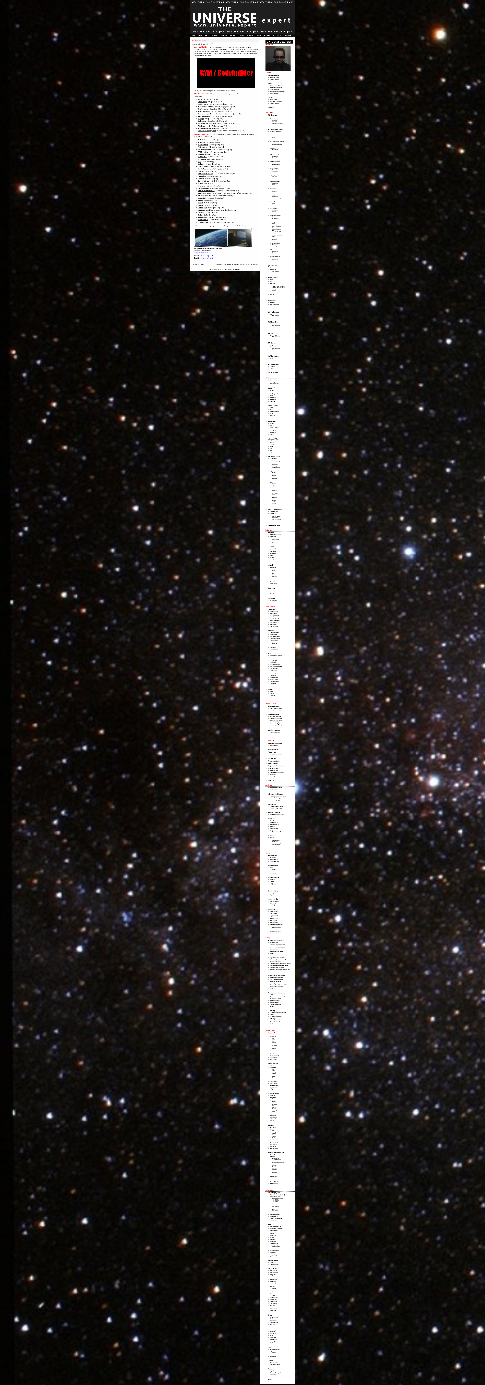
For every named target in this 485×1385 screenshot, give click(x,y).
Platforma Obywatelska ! (277, 235)
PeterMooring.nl (273, 768)
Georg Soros (274, 120)
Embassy (274, 289)
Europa (272, 390)
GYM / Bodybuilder (199, 40)
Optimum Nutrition (205, 210)
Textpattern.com (274, 1294)
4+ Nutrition (203, 140)
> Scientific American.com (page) (278, 796)
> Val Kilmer (273, 685)
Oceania (272, 434)
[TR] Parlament (273, 373)
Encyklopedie (273, 553)
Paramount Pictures (275, 620)
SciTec (200, 215)
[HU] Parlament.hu (274, 202)
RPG (273, 1038)
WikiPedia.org (272, 909)
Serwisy (270, 689)
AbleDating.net (273, 1270)
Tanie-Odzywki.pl (204, 123)
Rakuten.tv (274, 497)
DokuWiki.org (273, 1299)
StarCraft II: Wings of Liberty (278, 1162)
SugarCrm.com (273, 1320)
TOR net (272, 1262)
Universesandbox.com (275, 931)
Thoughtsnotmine (274, 761)
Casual (273, 1076)
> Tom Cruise (273, 683)
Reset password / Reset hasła (277, 91)
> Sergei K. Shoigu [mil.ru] (277, 284)
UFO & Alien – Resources (276, 975)
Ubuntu (276, 1199)
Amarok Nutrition (204, 150)
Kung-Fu (273, 574)
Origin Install (273, 1121)
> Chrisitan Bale (274, 668)
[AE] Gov (271, 333)
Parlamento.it (275, 210)
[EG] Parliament (273, 364)
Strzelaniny (274, 1110)
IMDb (271, 691)
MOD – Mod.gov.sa (276, 348)
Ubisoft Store (273, 1067)
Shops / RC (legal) (274, 714)
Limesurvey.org (274, 1322)
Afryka (271, 395)
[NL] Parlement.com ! (275, 215)
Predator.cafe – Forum (275, 734)
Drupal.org (272, 1274)
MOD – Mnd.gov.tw (276, 325)
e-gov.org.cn (273, 302)
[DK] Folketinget (274, 168)
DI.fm (270, 1379)
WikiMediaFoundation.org (276, 924)
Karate (273, 573)
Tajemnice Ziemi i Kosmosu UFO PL (278, 985)
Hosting (272, 546)
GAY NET (258, 35)
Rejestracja (274, 485)
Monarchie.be (275, 149)
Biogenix (201, 154)
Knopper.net (277, 1200)
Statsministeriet (275, 169)
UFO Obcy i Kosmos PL (275, 983)
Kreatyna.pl (202, 128)
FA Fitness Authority (205, 174)
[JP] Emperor (272, 266)
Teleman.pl (272, 513)
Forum (271, 867)
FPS (273, 1069)
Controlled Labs (204, 166)
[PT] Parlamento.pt (275, 243)
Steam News (273, 1052)
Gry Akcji (274, 1044)
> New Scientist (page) (275, 798)
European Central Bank (277, 133)
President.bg (274, 157)
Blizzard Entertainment (276, 1153)
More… (272, 953)
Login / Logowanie (274, 89)
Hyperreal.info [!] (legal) (276, 708)
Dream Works (273, 613)
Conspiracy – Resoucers (276, 958)
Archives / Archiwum (275, 788)
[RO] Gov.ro (273, 249)
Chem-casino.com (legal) (276, 718)
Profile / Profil (273, 99)
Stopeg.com (272, 758)
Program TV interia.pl (276, 519)
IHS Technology (204, 188)
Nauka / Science (275, 539)
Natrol (200, 203)
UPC (271, 448)
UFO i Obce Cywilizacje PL (276, 981)
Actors (270, 653)
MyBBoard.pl (273, 1356)
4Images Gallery (274, 1362)
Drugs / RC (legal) (274, 706)
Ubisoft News (273, 1081)
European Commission (275, 131)
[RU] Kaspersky (274, 1245)
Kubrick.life (274, 643)
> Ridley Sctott (273, 634)
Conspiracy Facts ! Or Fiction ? (277, 967)
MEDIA (207, 35)
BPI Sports (202, 159)
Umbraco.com (273, 1307)
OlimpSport (202, 208)
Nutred (201, 205)
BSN (199, 162)
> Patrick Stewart (274, 679)
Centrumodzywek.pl (205, 114)
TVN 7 (273, 474)
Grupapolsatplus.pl (276, 467)
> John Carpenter (274, 640)
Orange (272, 442)
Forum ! (270, 98)
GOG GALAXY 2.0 (274, 1142)
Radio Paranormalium (275, 820)
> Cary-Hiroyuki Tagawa (276, 666)
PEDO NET (266, 35)
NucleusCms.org (274, 1297)
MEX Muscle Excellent (206, 191)
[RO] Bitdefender (274, 1233)
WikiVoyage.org (274, 922)
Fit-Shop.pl (202, 126)
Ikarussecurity (275, 1326)
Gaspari (201, 179)
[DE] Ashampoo (274, 1230)
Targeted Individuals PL (276, 1016)
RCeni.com (272, 826)
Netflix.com (274, 491)
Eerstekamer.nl (275, 218)
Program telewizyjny (275, 509)
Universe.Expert (273, 75)
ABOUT (200, 35)
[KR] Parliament (273, 312)
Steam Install (273, 1059)
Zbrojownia (273, 567)
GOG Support (273, 1144)
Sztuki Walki (273, 569)
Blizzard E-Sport (274, 1181)
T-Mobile (272, 444)
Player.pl (274, 496)
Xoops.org (272, 1286)
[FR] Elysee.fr (273, 188)
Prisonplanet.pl (273, 859)
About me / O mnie (274, 77)
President (272, 366)
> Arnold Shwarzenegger (276, 655)
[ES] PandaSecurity (274, 1250)
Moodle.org (273, 1329)
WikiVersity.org (274, 915)
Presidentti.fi (275, 183)
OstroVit (201, 212)
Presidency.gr (275, 196)
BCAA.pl (201, 119)
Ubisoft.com (273, 1066)
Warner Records (274, 626)
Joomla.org (273, 1281)
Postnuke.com (273, 1303)
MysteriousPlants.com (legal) (277, 725)
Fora (269, 1347)
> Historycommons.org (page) (277, 814)
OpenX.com (273, 1337)
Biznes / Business (275, 541)
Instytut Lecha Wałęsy (276, 226)
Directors (271, 631)
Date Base (271, 588)
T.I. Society (271, 1010)
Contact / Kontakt (274, 79)
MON (273, 230)
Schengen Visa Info (278, 134)
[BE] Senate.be (273, 148)
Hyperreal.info (273, 891)
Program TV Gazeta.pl (276, 514)
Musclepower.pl (204, 116)
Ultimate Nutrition (205, 222)
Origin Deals (273, 1119)
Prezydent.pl (274, 227)
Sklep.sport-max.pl (205, 111)
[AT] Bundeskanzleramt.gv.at (277, 141)
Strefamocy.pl (203, 109)
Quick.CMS (272, 1305)
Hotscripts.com (273, 1374)
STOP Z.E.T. (272, 1018)
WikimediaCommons (276, 927)
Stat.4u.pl (272, 1342)
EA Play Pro (272, 1095)
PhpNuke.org (273, 1279)
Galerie (270, 1361)
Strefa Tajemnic (274, 905)
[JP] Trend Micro (274, 1256)
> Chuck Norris (273, 670)
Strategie (274, 1046)
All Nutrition (202, 147)
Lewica (273, 236)
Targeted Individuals (275, 1021)
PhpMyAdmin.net (274, 1264)
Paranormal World (274, 1002)
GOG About (272, 1127)
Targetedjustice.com (275, 743)
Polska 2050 (274, 239)
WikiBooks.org (273, 917)
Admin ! (270, 84)
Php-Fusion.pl (273, 1301)
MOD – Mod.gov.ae (276, 336)
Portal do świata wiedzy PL (276, 977)
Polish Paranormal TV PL (276, 995)
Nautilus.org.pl (275, 839)
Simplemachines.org (275, 1349)
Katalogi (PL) (273, 536)
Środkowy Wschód (274, 394)
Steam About (273, 1035)
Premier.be (274, 151)
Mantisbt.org (273, 1333)
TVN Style (274, 477)
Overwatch (274, 1168)
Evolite (200, 171)
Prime (273, 184)
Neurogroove (273, 893)
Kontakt (274, 483)
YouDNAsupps (203, 169)
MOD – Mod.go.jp (275, 271)
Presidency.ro (275, 252)
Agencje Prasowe (274, 383)
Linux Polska (274, 1207)
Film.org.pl (272, 695)
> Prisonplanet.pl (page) (276, 808)
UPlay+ (271, 1089)
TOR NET (279, 35)
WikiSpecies (274, 925)
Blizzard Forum (273, 1176)
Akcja (273, 1098)
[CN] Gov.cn (272, 300)
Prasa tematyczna (274, 525)
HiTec (200, 183)
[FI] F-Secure (273, 1239)
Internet (271, 533)
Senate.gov (272, 117)
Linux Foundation (275, 1206)
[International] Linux (275, 1196)
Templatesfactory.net (275, 1373)
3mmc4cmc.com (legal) (275, 716)
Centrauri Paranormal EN (276, 986)
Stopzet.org (272, 752)
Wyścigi (273, 1039)
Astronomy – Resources (276, 940)
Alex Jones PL (273, 857)
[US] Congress (272, 115)
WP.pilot (274, 501)
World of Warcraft (276, 1158)
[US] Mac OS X (273, 1220)
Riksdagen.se (275, 259)
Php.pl (270, 1369)
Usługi (270, 1315)
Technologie (272, 804)
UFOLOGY (288, 35)
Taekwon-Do (274, 576)
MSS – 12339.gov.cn (275, 306)
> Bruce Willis (273, 662)
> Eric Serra (273, 647)
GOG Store (272, 1129)
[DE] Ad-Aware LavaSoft (276, 1228)
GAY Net (272, 557)
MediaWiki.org (273, 1295)
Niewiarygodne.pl (274, 901)
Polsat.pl (274, 460)
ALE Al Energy (203, 145)
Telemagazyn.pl (274, 511)
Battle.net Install (274, 1183)
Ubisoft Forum (273, 1083)
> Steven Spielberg (274, 632)
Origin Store (273, 1097)
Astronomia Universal (275, 946)
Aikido (273, 570)
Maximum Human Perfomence (209, 193)
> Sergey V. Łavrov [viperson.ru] (278, 287)
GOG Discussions (274, 1148)
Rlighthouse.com (274, 745)
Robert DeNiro (275, 121)
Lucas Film (272, 617)
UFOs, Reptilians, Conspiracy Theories (279, 965)
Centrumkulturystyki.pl (207, 131)
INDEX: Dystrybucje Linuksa (277, 1198)
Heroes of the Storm (276, 1171)
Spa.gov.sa (272, 345)
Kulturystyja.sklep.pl (206, 106)
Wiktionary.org (273, 911)
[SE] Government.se (275, 256)
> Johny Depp (273, 675)
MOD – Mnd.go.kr (275, 315)
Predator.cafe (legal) (275, 732)
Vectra (271, 450)
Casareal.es (274, 176)
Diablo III (274, 1165)
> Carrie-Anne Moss (275, 664)
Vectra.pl (274, 500)
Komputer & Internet (276, 538)
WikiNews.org (273, 913)
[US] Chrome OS (274, 1216)
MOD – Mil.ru (273, 283)
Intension (202, 186)
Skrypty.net (273, 1310)
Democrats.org (274, 118)
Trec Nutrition (203, 220)
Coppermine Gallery (275, 1364)
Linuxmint (276, 1201)
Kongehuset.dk (275, 171)
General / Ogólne (274, 812)
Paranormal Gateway (275, 1004)
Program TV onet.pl (276, 516)
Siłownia (272, 580)
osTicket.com (273, 1339)
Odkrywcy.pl (273, 903)
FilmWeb (272, 693)
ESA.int (273, 137)
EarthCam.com (273, 600)
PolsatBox (272, 441)
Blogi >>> (272, 837)
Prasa (202, 264)
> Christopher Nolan (275, 636)
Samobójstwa (273, 583)
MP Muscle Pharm (204, 195)
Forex (273, 542)
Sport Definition (204, 217)
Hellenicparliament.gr (276, 198)
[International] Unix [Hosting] (277, 1194)
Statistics (271, 108)
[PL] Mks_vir (273, 1254)
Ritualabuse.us (273, 750)
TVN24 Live (274, 472)
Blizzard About (273, 1154)
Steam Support (273, 1057)
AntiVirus (271, 1224)
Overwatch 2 (274, 1169)
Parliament (273, 269)
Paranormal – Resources (276, 993)
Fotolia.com (273, 1319)
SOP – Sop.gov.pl (278, 231)
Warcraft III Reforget (276, 1159)
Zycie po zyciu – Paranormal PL (277, 996)
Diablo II (274, 1164)
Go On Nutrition (204, 181)
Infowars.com (273, 789)
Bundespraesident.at (276, 142)
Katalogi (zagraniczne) (275, 534)
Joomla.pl (274, 1283)
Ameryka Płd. (273, 399)
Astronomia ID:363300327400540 (277, 948)
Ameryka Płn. (273, 397)
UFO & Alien (272, 819)
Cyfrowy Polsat (273, 458)
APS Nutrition (203, 152)
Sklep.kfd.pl (202, 102)
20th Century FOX (274, 611)
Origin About (273, 1115)
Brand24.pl (272, 1341)
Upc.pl (273, 499)
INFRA (271, 830)
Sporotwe (274, 1107)
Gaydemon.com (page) (276, 559)
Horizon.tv (274, 490)
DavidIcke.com (273, 866)
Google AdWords (274, 1317)
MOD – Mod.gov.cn (274, 304)
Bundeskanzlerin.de (276, 164)
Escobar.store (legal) (275, 724)
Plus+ (271, 452)
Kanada (272, 417)
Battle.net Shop (273, 1180)
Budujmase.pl (203, 104)
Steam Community (274, 1055)
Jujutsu (273, 571)
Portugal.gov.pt (275, 246)
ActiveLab (201, 142)
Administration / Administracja (277, 85)
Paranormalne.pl (274, 824)
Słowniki (272, 550)
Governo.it (274, 211)
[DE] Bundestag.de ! (275, 161)
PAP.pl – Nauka (273, 899)
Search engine (273, 548)
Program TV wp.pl (275, 517)
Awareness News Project (276, 961)
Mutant (200, 200)
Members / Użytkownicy (276, 101)
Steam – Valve (273, 1033)
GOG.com (271, 1125)
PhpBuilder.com (274, 1371)
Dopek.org (272, 895)
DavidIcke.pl (273, 873)
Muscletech (202, 198)
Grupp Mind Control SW (276, 1020)
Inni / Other (273, 489)
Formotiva (202, 176)
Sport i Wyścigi (275, 1139)
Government (272, 421)
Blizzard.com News (274, 1178)
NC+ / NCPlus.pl (275, 493)
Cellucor (201, 164)
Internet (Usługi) (273, 439)
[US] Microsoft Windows (276, 1218)
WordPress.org (274, 1272)
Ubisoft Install (273, 1087)
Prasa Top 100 (273, 382)
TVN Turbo (274, 475)
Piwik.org (272, 1331)
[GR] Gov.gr (273, 195)
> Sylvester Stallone (274, 681)
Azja (271, 392)
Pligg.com (272, 1324)
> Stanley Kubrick (274, 642)
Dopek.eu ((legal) (274, 730)
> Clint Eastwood (274, 649)
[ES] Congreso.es (274, 175)
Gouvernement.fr (275, 190)
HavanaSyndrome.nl (275, 776)
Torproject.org (273, 1260)
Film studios (272, 609)
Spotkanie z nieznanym (277, 843)
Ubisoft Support (274, 1085)
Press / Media (273, 592)
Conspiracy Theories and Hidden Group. (280, 969)
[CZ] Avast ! (272, 1232)
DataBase (250, 35)
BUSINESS (233, 35)
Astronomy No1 (274, 942)
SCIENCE (241, 35)
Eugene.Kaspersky (276, 1246)
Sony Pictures (273, 622)
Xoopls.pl (274, 1288)
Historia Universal (274, 949)
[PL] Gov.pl (272, 222)
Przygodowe (274, 1045)
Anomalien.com (274, 828)
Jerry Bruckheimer (274, 615)
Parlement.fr (274, 191)
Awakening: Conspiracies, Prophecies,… (280, 960)
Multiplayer (274, 1077)
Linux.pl (273, 1209)
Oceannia (272, 401)
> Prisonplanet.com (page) (276, 806)
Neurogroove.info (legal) (276, 710)
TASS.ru (272, 296)
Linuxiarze (274, 1205)
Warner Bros (273, 624)
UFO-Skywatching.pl (276, 844)
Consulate (274, 290)
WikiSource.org (274, 918)
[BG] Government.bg (275, 154)
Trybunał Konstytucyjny (276, 229)
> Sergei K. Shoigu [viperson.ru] (278, 286)
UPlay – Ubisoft (273, 1064)
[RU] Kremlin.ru (273, 277)
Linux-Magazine (275, 1210)
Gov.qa (271, 358)
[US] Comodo (273, 1235)
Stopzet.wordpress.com (276, 754)
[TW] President (273, 322)
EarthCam (271, 598)
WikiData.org (273, 920)
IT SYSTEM (224, 35)
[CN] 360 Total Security (275, 1226)
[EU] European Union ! (275, 129)
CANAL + (272, 482)
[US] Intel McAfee (274, 1243)
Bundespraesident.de (276, 163)
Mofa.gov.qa (273, 360)
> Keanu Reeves (274, 677)
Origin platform (273, 1093)
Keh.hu (273, 203)
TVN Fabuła (274, 478)
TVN (271, 471)
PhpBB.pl (274, 1352)
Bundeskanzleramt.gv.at (277, 144)
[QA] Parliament (273, 356)
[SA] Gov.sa (272, 343)
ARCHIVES (215, 35)
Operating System (274, 1193)
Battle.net (272, 1156)
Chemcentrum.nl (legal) (276, 720)
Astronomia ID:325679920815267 (277, 951)
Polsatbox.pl (274, 466)
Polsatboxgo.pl (275, 464)
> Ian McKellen (273, 672)
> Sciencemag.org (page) (276, 800)
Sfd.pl (200, 99)
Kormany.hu (274, 204)
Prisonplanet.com (274, 861)
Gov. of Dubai (273, 335)
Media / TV (271, 388)
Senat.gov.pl (274, 224)
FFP (273, 1100)
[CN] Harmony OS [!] (275, 1214)
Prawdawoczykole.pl (276, 840)
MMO (273, 1041)
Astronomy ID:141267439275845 (277, 944)
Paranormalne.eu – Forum (277, 831)
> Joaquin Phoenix (274, 673)
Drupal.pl (274, 1275)
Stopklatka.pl (273, 697)
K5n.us (271, 1335)
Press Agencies (273, 593)
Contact (273, 657)
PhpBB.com (273, 1351)
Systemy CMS (272, 1268)
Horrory (273, 1101)
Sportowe (274, 1048)
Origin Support (273, 1117)
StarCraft (274, 1161)
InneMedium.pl (273, 822)
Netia (271, 446)
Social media (273, 551)
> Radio (272, 883)
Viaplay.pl (274, 503)
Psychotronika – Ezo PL (275, 998)
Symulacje (274, 1042)
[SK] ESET (272, 1237)
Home (194, 35)
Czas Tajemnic (275, 841)
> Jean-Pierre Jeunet (275, 638)
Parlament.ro (275, 251)
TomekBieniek (273, 763)
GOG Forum (273, 1146)
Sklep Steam (273, 1036)
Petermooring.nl (274, 770)
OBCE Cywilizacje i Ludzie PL (276, 979)
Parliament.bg (275, 156)
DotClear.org (273, 1292)
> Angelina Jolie (273, 660)
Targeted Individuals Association (278, 1012)
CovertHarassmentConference (277, 772)
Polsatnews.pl (277, 461)
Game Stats (273, 1054)
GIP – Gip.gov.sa (275, 349)
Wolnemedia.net (273, 877)
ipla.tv (273, 494)
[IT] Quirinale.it (273, 208)
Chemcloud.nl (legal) (275, 722)
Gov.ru (271, 281)
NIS (271, 314)
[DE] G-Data (273, 1241)
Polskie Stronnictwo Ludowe (278, 238)
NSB (273, 326)
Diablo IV (274, 1166)
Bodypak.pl (202, 121)
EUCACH (272, 1014)
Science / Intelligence (275, 794)
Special (270, 565)
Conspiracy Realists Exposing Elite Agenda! (280, 963)
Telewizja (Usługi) (274, 456)
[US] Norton (273, 1252)
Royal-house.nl (275, 216)
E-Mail (271, 555)
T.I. (273, 35)
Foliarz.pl (271, 780)
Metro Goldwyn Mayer (275, 618)
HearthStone (274, 1172)
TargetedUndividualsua (276, 766)
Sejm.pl (273, 223)
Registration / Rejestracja (276, 87)
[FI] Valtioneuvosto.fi (275, 181)
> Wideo (272, 881)
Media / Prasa (273, 380)
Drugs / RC (272, 581)
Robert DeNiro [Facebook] (277, 123)
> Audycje (272, 879)
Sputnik (272, 294)
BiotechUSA (202, 157)
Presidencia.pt (275, 244)
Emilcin (271, 835)
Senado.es (274, 178)
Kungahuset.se (275, 258)
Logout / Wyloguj (274, 93)
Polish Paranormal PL (275, 1000)
